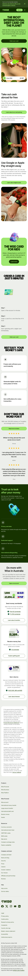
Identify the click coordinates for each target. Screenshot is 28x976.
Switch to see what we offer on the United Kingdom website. (11, 4)
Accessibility (4, 934)
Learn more (14, 261)
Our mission (4, 872)
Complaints (4, 925)
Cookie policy (4, 919)
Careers (3, 866)
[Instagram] (11, 906)
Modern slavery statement (8, 931)
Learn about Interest (14, 696)
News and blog (5, 857)
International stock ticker (7, 830)
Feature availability (6, 845)
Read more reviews (14, 428)
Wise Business (5, 789)
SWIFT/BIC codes (5, 833)
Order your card (14, 41)
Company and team (6, 854)
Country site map (5, 928)
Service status (5, 891)
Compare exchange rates (8, 842)
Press (2, 863)
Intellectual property (6, 937)
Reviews (3, 878)
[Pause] (23, 50)
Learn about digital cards (14, 182)
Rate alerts (4, 839)
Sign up (19, 10)
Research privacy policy (7, 922)
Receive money (5, 814)
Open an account (14, 583)
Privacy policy (5, 916)
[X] (6, 906)
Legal (2, 913)
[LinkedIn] (19, 906)
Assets (3, 817)
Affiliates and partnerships (8, 875)
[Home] (5, 10)
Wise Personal (5, 786)
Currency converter (6, 827)
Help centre (4, 888)
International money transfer (8, 805)
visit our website (16, 772)
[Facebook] (2, 906)
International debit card (7, 811)
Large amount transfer (7, 808)
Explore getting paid (14, 656)
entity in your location (18, 970)
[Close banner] (25, 4)
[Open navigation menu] (25, 10)
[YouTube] (15, 906)
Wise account (4, 802)
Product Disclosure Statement (11, 722)
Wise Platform (5, 792)
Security (3, 860)
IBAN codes (4, 836)
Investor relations (6, 869)
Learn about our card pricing (14, 112)
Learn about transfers (14, 620)
